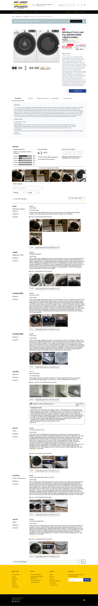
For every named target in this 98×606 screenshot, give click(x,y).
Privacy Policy (53, 583)
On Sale (13, 576)
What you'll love (66, 53)
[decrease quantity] (67, 92)
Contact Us (52, 578)
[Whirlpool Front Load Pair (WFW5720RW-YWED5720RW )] (36, 46)
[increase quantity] (67, 90)
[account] (81, 5)
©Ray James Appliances (16, 597)
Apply (77, 49)
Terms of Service (53, 585)
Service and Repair (35, 582)
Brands (51, 574)
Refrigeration (15, 578)
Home (13, 16)
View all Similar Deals (76, 21)
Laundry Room (18, 16)
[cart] (84, 5)
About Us (52, 576)
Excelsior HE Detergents (36, 574)
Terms (81, 49)
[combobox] (66, 5)
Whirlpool (66, 40)
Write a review (77, 39)
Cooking (14, 580)
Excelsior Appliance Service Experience (37, 577)
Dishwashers (15, 585)
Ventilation (14, 583)
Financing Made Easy (36, 580)
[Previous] (14, 46)
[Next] (59, 46)
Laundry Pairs (25, 16)
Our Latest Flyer (15, 574)
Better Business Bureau (55, 580)
